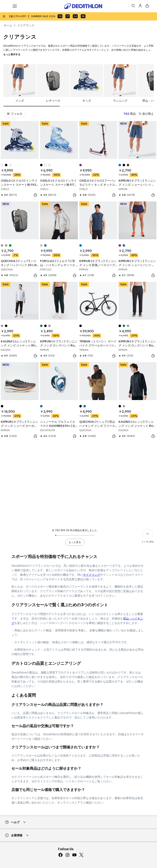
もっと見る (75, 542)
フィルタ (16, 113)
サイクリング (91, 574)
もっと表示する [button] (11, 54)
